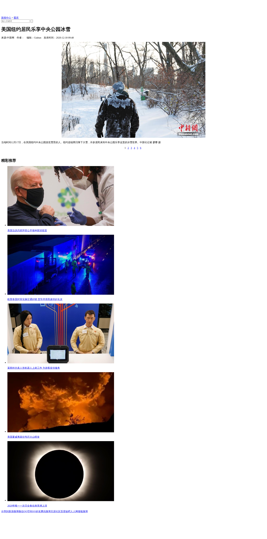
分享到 (5, 511)
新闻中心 (6, 17)
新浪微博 (14, 511)
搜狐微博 (83, 511)
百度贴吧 (65, 511)
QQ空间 (27, 511)
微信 (21, 511)
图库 (16, 17)
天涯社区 (56, 511)
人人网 (74, 511)
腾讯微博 (46, 511)
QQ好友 (36, 511)
